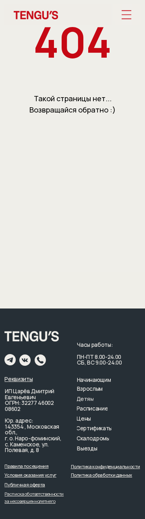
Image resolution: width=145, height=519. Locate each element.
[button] (26, 466)
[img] (127, 15)
